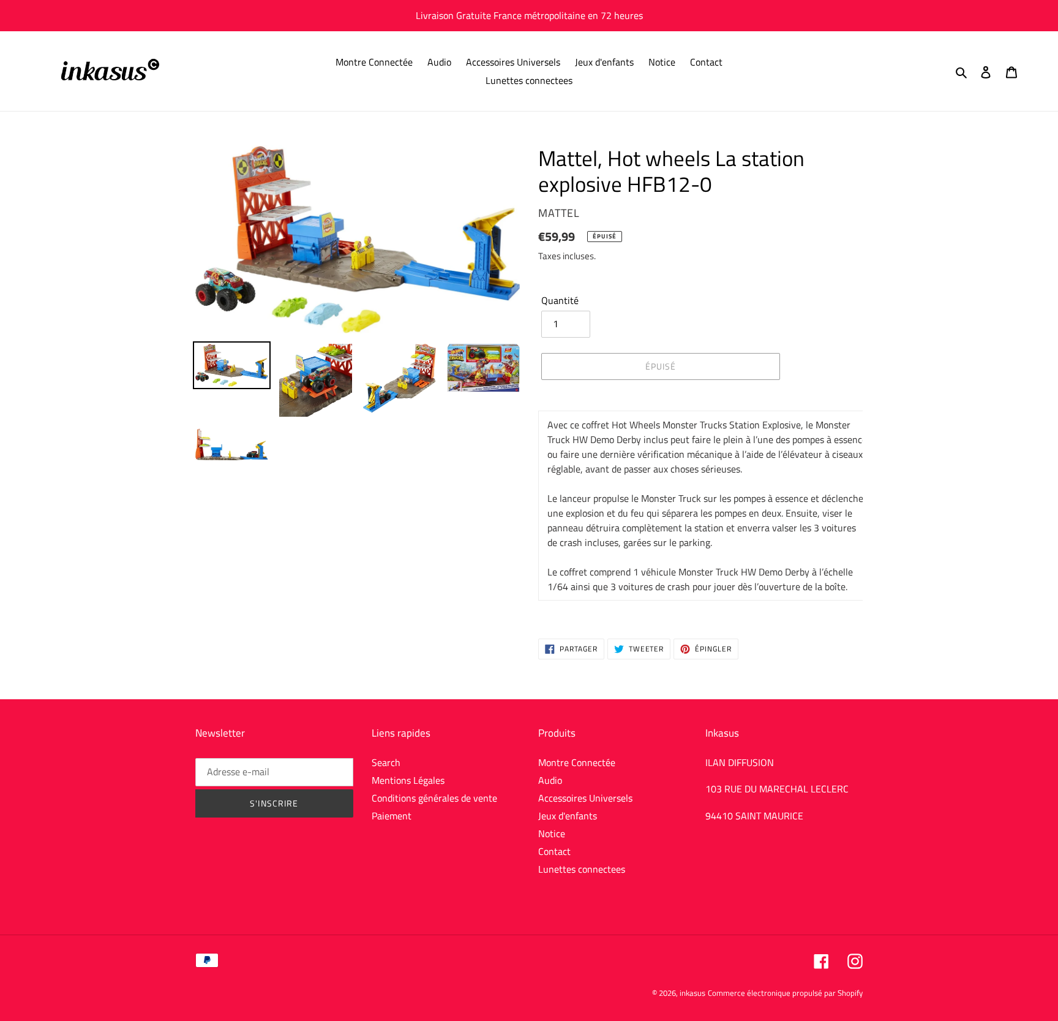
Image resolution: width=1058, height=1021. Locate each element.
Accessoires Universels (585, 798)
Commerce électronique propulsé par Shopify (785, 993)
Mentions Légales (408, 780)
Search (386, 762)
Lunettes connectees (581, 869)
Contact (554, 851)
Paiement (391, 815)
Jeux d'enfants (567, 815)
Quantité (560, 300)
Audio (550, 780)
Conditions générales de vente (434, 798)
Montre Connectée (576, 762)
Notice (551, 833)
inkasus (692, 993)
